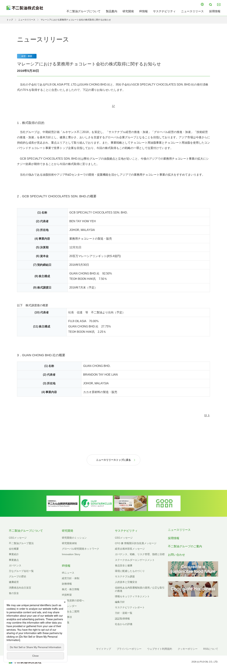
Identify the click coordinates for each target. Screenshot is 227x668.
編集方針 (120, 601)
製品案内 (111, 11)
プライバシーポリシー (129, 648)
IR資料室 (67, 594)
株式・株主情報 (70, 589)
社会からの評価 (123, 624)
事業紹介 (14, 554)
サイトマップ (103, 648)
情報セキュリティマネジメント (132, 596)
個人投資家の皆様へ (73, 600)
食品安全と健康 (123, 565)
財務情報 (67, 583)
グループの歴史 (17, 576)
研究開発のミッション (74, 537)
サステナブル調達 (125, 576)
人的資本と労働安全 (126, 582)
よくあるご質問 (70, 611)
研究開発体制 (69, 543)
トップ (10, 19)
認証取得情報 (122, 618)
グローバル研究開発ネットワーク (80, 548)
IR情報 (143, 11)
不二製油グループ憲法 (21, 543)
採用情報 (214, 11)
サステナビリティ (164, 11)
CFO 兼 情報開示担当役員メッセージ (135, 543)
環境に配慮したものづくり (130, 571)
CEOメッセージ (18, 537)
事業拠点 (14, 560)
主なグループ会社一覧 (21, 571)
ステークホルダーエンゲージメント (135, 560)
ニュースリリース (192, 11)
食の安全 (14, 593)
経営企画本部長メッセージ (130, 548)
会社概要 (14, 548)
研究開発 (128, 11)
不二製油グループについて (84, 11)
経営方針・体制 (70, 578)
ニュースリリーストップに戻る (113, 459)
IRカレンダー (69, 606)
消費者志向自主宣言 (20, 587)
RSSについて (210, 648)
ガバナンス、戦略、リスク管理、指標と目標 (140, 554)
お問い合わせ (176, 554)
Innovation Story (71, 554)
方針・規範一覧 (123, 612)
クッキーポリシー (188, 648)
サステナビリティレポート (130, 607)
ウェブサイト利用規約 (159, 648)
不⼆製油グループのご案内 (185, 546)
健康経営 (14, 582)
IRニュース (68, 572)
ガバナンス (15, 565)
